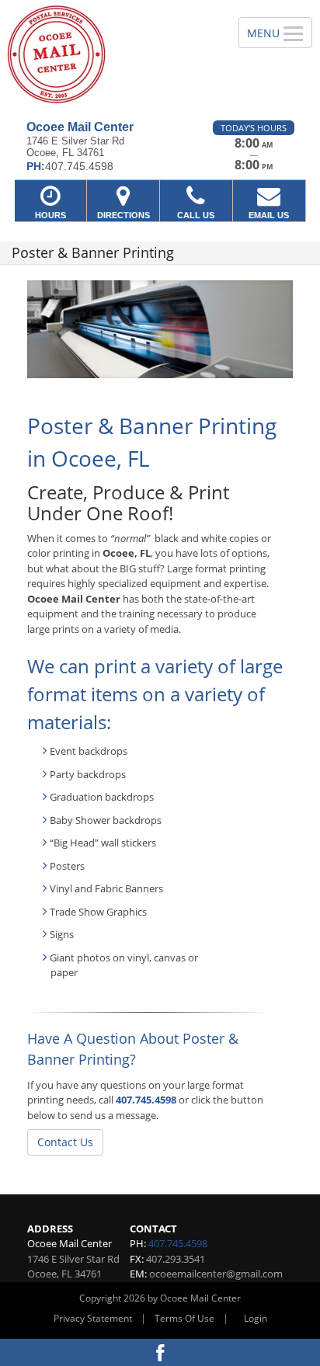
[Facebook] (160, 1352)
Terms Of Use (184, 1318)
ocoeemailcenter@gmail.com (216, 1274)
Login (255, 1318)
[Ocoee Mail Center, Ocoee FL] (110, 54)
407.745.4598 (146, 1100)
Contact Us (65, 1142)
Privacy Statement (93, 1318)
